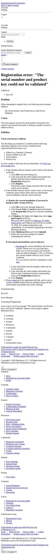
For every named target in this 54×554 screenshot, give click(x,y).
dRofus (9, 521)
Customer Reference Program (18, 449)
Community (20, 3)
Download (20, 246)
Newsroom (10, 492)
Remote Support (12, 433)
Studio (8, 380)
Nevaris (9, 523)
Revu (8, 376)
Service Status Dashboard (16, 429)
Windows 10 (39, 221)
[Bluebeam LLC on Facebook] (8, 349)
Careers (9, 490)
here (17, 262)
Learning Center (12, 389)
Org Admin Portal (13, 505)
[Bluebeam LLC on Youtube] (42, 349)
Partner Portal (11, 464)
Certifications (11, 393)
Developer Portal (12, 466)
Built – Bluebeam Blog (15, 424)
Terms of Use (14, 354)
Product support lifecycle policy (26, 356)
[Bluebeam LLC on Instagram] (8, 352)
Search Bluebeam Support (11, 50)
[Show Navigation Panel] (2, 17)
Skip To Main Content (10, 5)
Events (8, 451)
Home (3, 55)
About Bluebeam (13, 485)
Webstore (9, 503)
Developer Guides (13, 468)
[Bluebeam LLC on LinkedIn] (29, 349)
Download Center (13, 420)
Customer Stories (13, 453)
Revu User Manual (13, 426)
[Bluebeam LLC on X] (18, 349)
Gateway (9, 508)
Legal (3, 354)
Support (4, 3)
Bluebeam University (14, 391)
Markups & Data (12, 409)
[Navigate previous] (2, 62)
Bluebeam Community (15, 442)
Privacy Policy (29, 354)
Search (28, 53)
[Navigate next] (5, 62)
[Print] (2, 60)
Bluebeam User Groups (15, 444)
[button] (27, 46)
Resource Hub (11, 422)
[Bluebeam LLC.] (8, 529)
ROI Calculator (12, 431)
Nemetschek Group (13, 518)
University (11, 3)
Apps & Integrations (14, 411)
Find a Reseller (12, 462)
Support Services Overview (17, 488)
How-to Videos (12, 396)
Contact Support (7, 69)
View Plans (10, 477)
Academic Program (13, 446)
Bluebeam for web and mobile (18, 378)
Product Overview (13, 404)
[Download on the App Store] (13, 347)
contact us (15, 280)
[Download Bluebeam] (31, 347)
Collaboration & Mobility (16, 407)
